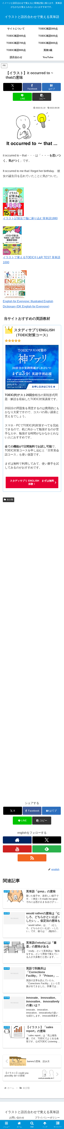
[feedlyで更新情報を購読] (46, 848)
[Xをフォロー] (46, 840)
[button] (41, 97)
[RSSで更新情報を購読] (32, 857)
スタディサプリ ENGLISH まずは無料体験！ (32, 482)
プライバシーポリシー (47, 1117)
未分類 (10, 499)
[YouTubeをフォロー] (17, 848)
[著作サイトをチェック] (17, 840)
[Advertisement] (32, 650)
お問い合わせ (16, 1117)
